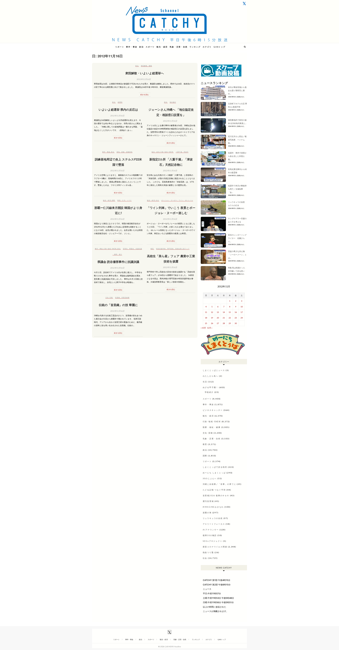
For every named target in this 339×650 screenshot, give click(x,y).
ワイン (181, 200)
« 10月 (203, 328)
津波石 (186, 152)
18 (206, 318)
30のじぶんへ (210, 478)
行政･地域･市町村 (166, 152)
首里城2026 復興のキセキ (216, 495)
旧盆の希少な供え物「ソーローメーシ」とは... (237, 254)
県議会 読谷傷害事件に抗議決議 (118, 262)
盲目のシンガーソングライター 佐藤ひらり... (237, 238)
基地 (118, 152)
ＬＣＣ (129, 200)
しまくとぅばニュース (214, 370)
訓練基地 (129, 152)
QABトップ (219, 47)
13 (218, 312)
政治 (141, 47)
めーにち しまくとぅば (214, 473)
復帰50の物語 (210, 535)
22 (230, 318)
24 (242, 318)
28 (224, 323)
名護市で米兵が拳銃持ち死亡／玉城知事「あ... (237, 189)
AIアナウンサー (211, 529)
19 (212, 318)
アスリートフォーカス (214, 524)
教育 (152, 248)
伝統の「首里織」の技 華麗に (118, 305)
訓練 (122, 152)
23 (236, 318)
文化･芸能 (109, 297)
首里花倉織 (125, 297)
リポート (119, 47)
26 (212, 323)
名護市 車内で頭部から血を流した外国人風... (237, 156)
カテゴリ (207, 47)
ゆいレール (189, 200)
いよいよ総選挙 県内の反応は (118, 109)
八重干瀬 (179, 152)
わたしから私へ (210, 376)
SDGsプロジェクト (212, 541)
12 (212, 312)
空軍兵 (125, 248)
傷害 (115, 254)
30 (236, 323)
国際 (113, 200)
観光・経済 (162, 47)
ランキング (195, 47)
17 (242, 312)
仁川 (123, 200)
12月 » (209, 328)
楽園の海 (207, 512)
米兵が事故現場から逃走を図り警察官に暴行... (237, 90)
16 (236, 312)
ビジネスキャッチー (213, 410)
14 (224, 312)
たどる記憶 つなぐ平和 (214, 490)
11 (206, 312)
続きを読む (144, 95)
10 (242, 306)
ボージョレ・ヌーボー (169, 200)
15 (230, 312)
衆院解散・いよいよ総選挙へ (144, 73)
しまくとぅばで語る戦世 (215, 467)
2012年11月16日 (144, 79)
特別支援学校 (161, 248)
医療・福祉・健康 (211, 427)
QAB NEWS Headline (106, 45)
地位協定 (173, 102)
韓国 (119, 200)
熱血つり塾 (208, 552)
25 (206, 323)
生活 (205, 382)
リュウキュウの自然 (213, 518)
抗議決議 (139, 248)
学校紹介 (209, 392)
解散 (150, 66)
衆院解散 (144, 66)
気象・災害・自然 (178, 47)
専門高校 (170, 248)
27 (218, 323)
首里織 (117, 297)
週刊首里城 (208, 501)
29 (230, 323)
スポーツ (150, 47)
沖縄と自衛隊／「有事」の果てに (219, 484)
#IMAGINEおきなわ (213, 507)
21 (224, 318)
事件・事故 (131, 47)
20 (218, 318)
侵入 (120, 254)
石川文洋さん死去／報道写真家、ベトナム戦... (237, 139)
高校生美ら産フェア (182, 248)
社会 (157, 200)
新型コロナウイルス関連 (215, 547)
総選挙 (120, 102)
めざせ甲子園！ (210, 387)
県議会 (131, 248)
